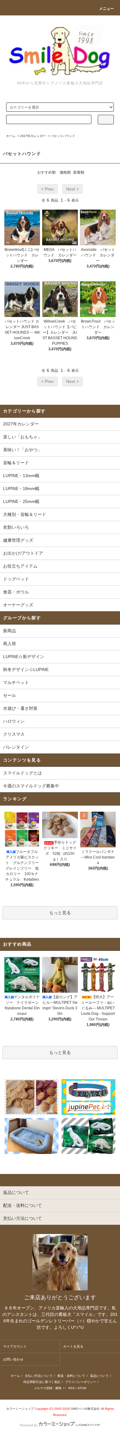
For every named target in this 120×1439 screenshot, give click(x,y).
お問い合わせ (13, 1359)
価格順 (65, 172)
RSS (71, 1388)
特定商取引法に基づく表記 (41, 1382)
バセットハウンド (62, 136)
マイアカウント (15, 1346)
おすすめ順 (46, 172)
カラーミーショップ (20, 1408)
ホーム (10, 136)
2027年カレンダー (33, 136)
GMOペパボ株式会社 (85, 1408)
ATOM (82, 1388)
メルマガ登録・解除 (48, 1388)
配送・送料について (71, 1375)
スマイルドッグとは (22, 772)
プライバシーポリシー (80, 1382)
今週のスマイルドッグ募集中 (31, 785)
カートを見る (73, 1346)
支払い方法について (39, 1375)
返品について (99, 1375)
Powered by (29, 1425)
